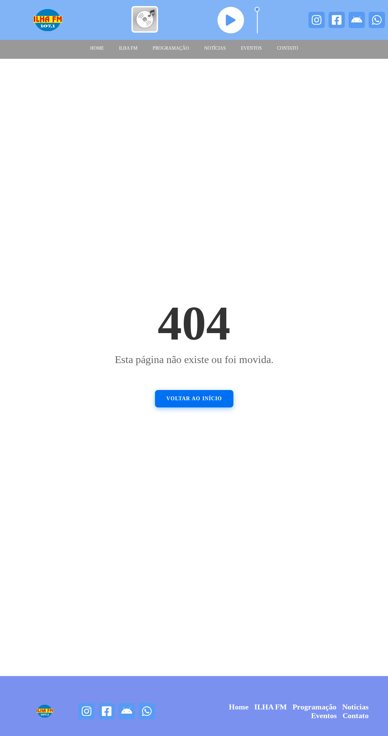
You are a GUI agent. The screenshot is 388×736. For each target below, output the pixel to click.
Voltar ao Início (194, 398)
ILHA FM (128, 48)
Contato (287, 48)
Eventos (251, 48)
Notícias (215, 48)
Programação (171, 48)
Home (97, 48)
